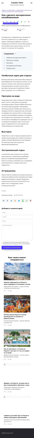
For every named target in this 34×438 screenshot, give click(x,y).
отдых (4, 191)
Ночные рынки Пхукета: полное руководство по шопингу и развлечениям (15, 316)
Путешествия (11, 10)
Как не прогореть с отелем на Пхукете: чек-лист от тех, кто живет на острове (17, 351)
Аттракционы (10, 68)
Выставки (9, 63)
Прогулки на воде (12, 60)
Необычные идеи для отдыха (16, 57)
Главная (4, 10)
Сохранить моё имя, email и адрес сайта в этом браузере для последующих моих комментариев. (16, 243)
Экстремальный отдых (13, 65)
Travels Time (17, 3)
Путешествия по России (22, 10)
